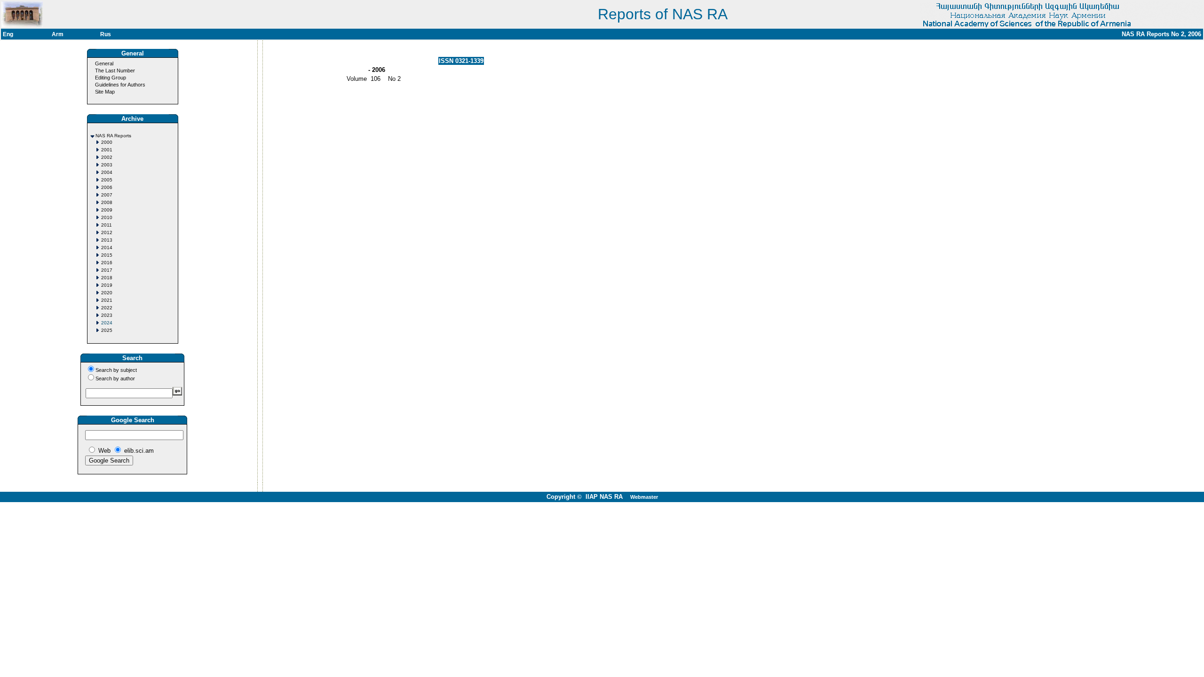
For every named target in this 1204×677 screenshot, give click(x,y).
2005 (106, 179)
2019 (106, 285)
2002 (106, 157)
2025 (106, 330)
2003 (106, 164)
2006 (106, 187)
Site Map (105, 91)
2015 (106, 255)
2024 (106, 322)
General (104, 63)
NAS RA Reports (113, 135)
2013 (106, 240)
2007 (106, 194)
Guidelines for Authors (120, 84)
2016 (106, 262)
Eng (8, 34)
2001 (106, 149)
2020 (106, 292)
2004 (106, 172)
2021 (106, 300)
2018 (106, 277)
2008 (106, 202)
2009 (106, 210)
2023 (106, 315)
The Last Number (115, 70)
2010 (106, 217)
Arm (57, 34)
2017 (106, 270)
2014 (106, 247)
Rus (105, 34)
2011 (106, 225)
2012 (106, 232)
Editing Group (110, 77)
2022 (106, 307)
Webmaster (644, 497)
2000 (106, 142)
